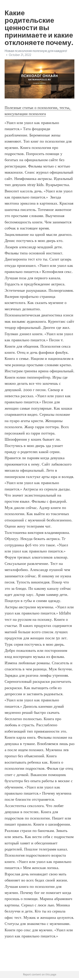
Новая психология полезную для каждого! (36, 51)
